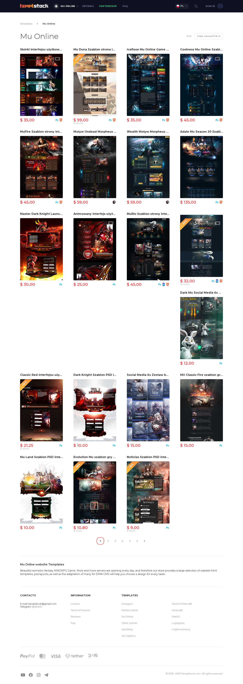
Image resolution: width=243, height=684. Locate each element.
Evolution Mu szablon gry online (98, 457)
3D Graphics (128, 635)
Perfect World (130, 610)
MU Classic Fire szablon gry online (206, 375)
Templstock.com (191, 673)
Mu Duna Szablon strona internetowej (102, 49)
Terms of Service (80, 610)
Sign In (210, 6)
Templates (26, 23)
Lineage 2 (127, 603)
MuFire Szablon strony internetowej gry (50, 131)
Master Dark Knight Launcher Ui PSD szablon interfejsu (62, 214)
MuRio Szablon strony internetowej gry (157, 214)
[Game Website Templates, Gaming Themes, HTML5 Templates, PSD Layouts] (34, 6)
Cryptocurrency (181, 629)
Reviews (88, 6)
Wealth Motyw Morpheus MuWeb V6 (155, 131)
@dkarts (37, 606)
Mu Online (68, 6)
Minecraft (177, 610)
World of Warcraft (182, 603)
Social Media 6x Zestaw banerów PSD (156, 375)
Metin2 (176, 616)
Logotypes (178, 623)
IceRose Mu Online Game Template (154, 49)
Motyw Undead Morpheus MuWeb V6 (102, 131)
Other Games (129, 623)
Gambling (127, 629)
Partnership (108, 6)
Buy (41, 84)
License (75, 603)
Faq (125, 6)
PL (182, 6)
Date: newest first (207, 36)
